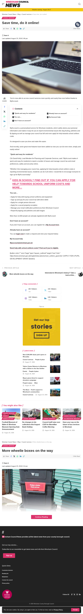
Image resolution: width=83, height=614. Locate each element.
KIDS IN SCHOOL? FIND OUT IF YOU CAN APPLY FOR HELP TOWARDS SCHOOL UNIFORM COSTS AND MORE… (43, 184)
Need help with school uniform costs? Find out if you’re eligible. (34, 248)
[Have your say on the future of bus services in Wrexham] (72, 413)
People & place (40, 359)
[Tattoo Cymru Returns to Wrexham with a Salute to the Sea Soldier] (55, 369)
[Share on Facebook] (11, 28)
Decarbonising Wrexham (72, 418)
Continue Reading (41, 517)
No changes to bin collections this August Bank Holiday (31, 424)
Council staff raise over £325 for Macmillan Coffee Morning (51, 424)
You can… (17, 117)
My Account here (52, 225)
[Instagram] (31, 298)
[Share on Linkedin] (20, 28)
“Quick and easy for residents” (25, 113)
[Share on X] (14, 28)
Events (25, 371)
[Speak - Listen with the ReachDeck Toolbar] (77, 24)
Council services (8, 18)
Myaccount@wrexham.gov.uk (21, 243)
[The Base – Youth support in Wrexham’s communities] (55, 392)
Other (36, 383)
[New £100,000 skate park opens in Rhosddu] (55, 357)
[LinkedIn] (51, 298)
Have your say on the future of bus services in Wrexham (71, 424)
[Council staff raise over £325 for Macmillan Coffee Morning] (52, 413)
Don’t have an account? (22, 120)
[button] (75, 609)
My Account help (55, 117)
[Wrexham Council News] (17, 4)
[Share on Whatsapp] (17, 28)
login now (20, 234)
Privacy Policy (58, 610)
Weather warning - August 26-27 (41, 9)
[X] (51, 290)
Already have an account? (58, 113)
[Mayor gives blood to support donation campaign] (55, 381)
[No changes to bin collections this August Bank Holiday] (31, 413)
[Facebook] (31, 290)
